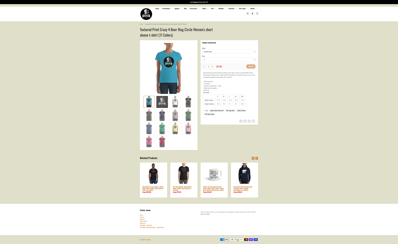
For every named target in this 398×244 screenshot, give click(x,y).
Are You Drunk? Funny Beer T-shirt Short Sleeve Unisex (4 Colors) (182, 188)
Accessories (194, 8)
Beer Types (242, 8)
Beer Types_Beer (230, 110)
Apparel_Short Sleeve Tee (217, 110)
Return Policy (143, 221)
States (204, 8)
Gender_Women (241, 110)
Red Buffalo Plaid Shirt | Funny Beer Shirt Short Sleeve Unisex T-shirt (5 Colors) (153, 188)
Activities (231, 8)
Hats (185, 8)
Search (142, 217)
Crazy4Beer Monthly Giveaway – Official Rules (152, 227)
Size (203, 56)
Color (204, 48)
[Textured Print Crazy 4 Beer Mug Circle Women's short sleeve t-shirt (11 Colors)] (169, 68)
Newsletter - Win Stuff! (146, 225)
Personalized (166, 8)
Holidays (221, 8)
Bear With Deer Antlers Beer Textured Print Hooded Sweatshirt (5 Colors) (243, 188)
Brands (253, 8)
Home (157, 8)
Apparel (177, 8)
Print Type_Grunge (209, 114)
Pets (212, 8)
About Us (142, 219)
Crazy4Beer (148, 240)
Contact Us (143, 223)
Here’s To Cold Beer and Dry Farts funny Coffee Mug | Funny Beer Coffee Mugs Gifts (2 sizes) (213, 188)
